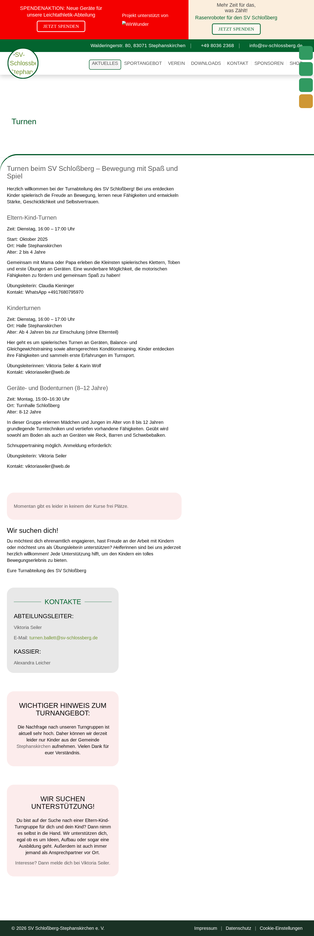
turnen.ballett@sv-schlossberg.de (63, 637)
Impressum (205, 928)
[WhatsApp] (306, 85)
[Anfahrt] (306, 53)
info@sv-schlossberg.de (276, 45)
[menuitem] (105, 63)
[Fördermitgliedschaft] (306, 101)
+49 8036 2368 (217, 45)
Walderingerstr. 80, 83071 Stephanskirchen (138, 45)
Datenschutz (238, 928)
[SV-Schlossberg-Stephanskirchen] (23, 63)
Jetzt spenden (61, 26)
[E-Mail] (306, 69)
